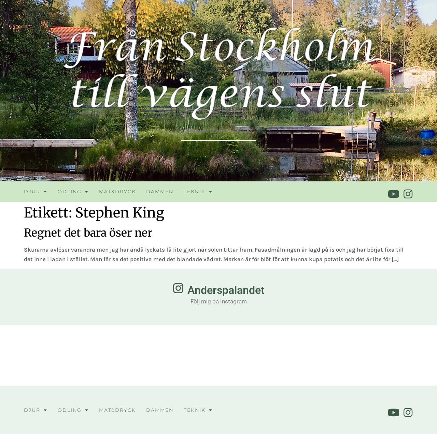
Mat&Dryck (117, 192)
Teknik (195, 192)
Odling (70, 192)
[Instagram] (408, 194)
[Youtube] (394, 194)
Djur (32, 192)
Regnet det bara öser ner (88, 233)
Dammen (159, 192)
